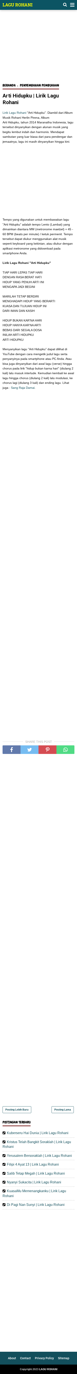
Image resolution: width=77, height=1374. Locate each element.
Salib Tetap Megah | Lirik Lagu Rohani (36, 1173)
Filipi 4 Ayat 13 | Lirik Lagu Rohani (33, 1164)
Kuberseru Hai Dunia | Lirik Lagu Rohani (37, 1133)
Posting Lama (62, 1109)
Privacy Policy (44, 1358)
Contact (25, 1358)
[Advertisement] (38, 49)
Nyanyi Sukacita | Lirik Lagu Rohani (34, 1182)
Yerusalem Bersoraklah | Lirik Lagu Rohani (39, 1155)
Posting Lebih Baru (16, 1109)
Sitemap (63, 1358)
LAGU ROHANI (18, 4)
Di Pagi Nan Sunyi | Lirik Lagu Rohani (36, 1205)
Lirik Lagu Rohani (14, 112)
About (12, 1358)
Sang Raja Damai (23, 387)
